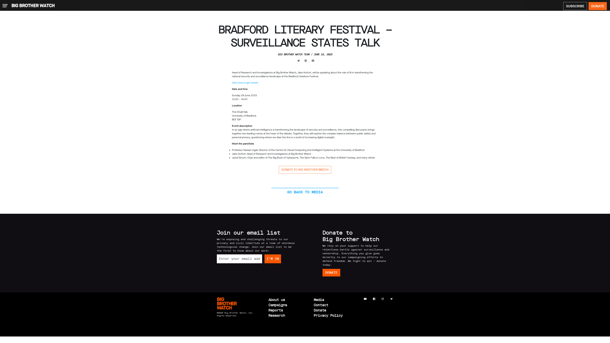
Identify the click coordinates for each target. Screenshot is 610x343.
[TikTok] (397, 299)
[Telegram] (391, 299)
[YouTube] (365, 299)
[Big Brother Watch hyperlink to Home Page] (32, 6)
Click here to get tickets (245, 82)
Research (276, 315)
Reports (275, 310)
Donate (320, 310)
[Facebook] (374, 299)
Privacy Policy (328, 315)
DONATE (597, 6)
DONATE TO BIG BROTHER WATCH (305, 170)
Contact (321, 305)
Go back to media (305, 192)
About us (276, 299)
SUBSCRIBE (575, 6)
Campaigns (277, 305)
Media (319, 299)
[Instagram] (383, 299)
